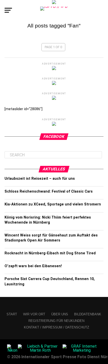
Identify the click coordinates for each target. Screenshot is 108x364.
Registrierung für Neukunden (56, 321)
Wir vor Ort (34, 314)
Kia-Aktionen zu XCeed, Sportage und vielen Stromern (53, 204)
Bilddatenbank (87, 314)
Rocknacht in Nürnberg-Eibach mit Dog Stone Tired (50, 253)
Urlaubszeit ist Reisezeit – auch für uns (40, 178)
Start (12, 314)
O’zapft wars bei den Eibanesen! (33, 266)
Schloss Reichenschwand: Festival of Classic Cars (49, 191)
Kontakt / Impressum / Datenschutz (56, 327)
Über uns (59, 314)
